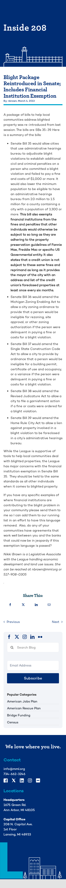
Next (55, 622)
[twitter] (17, 637)
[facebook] (9, 637)
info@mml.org (14, 769)
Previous (13, 622)
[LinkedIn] (36, 604)
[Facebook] (10, 604)
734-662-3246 (14, 774)
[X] (23, 604)
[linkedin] (32, 637)
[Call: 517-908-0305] (33, 578)
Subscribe (33, 678)
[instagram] (25, 637)
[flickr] (40, 637)
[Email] (49, 604)
